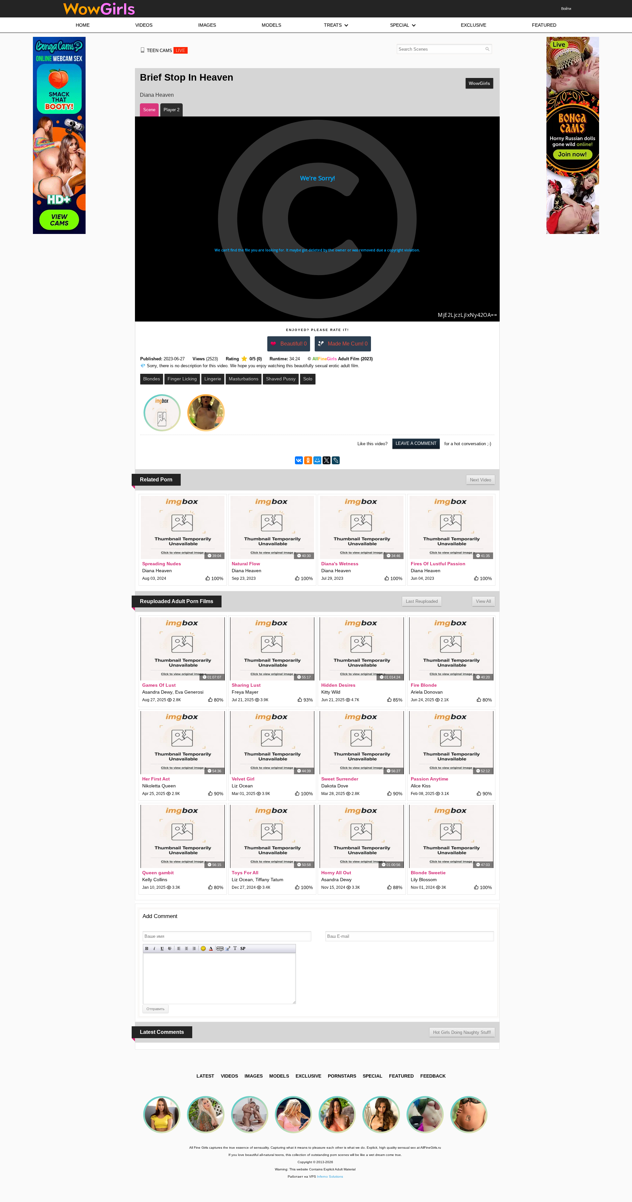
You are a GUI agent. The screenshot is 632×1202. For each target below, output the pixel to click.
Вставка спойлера (243, 948)
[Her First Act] (183, 742)
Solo (307, 378)
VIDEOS (229, 1076)
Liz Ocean (242, 785)
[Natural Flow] (272, 527)
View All (483, 601)
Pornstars (342, 1076)
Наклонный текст (154, 948)
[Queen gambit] (183, 836)
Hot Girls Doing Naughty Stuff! (462, 1032)
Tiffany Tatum (269, 879)
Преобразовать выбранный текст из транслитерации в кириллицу (235, 948)
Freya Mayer (245, 692)
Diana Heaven (157, 95)
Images (254, 1076)
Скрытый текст (220, 948)
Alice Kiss (421, 785)
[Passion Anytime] (451, 742)
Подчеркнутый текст (162, 948)
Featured (401, 1076)
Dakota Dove (334, 785)
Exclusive (308, 1076)
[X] (326, 460)
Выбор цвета (211, 948)
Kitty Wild (330, 692)
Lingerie (212, 378)
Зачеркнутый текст (169, 948)
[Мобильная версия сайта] (142, 50)
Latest (205, 1076)
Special (372, 1076)
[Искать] (487, 49)
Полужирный (147, 948)
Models (279, 1076)
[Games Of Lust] (183, 648)
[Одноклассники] (308, 460)
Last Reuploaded (422, 601)
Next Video (480, 479)
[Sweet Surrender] (362, 742)
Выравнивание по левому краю (179, 948)
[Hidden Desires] (362, 648)
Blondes (151, 378)
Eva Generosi (189, 692)
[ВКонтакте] (299, 460)
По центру (186, 948)
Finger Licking (182, 378)
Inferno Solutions (330, 1176)
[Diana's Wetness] (362, 527)
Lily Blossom (424, 879)
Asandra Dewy (157, 692)
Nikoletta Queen (159, 785)
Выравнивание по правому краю (194, 948)
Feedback (433, 1076)
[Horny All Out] (362, 836)
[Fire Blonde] (451, 648)
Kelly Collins (154, 879)
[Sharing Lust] (272, 648)
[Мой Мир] (317, 460)
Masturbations (243, 378)
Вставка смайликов (203, 948)
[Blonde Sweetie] (451, 836)
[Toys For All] (272, 836)
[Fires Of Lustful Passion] (451, 527)
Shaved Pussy (281, 378)
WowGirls (479, 83)
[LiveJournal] (336, 460)
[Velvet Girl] (272, 742)
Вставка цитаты (227, 948)
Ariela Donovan (427, 692)
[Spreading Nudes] (183, 527)
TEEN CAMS (166, 50)
